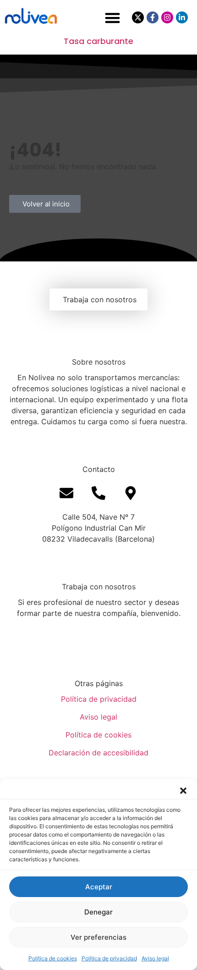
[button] (183, 790)
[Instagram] (167, 17)
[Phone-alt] (98, 493)
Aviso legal (155, 958)
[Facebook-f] (153, 17)
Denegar (98, 912)
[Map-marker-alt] (130, 493)
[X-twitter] (138, 17)
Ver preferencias (98, 937)
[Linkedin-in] (182, 17)
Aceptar (98, 886)
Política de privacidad (109, 958)
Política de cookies (52, 958)
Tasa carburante (98, 41)
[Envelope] (66, 493)
